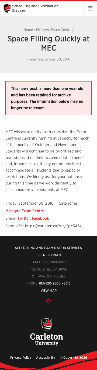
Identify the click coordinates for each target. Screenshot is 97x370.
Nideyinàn (52, 255)
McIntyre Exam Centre (53, 30)
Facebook (40, 218)
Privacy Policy (20, 357)
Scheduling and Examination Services (48, 248)
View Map (49, 291)
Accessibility (45, 357)
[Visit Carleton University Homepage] (46, 332)
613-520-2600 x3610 (55, 283)
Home (28, 30)
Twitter (24, 218)
